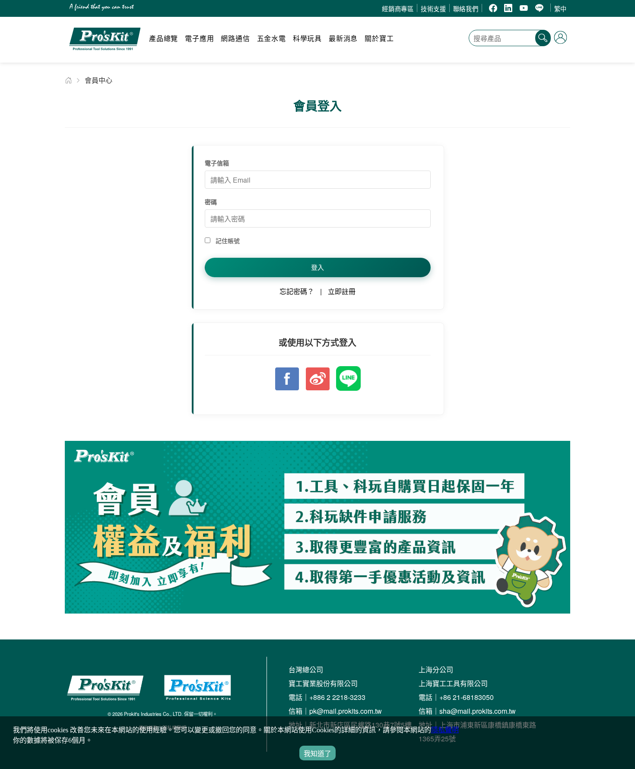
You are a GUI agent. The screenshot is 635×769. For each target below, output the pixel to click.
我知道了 (317, 753)
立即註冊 (342, 291)
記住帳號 (227, 240)
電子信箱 (217, 162)
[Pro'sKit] (104, 54)
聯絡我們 (466, 8)
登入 (317, 267)
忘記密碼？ (296, 291)
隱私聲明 (445, 730)
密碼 (211, 201)
